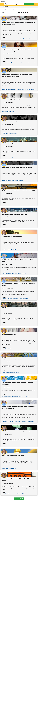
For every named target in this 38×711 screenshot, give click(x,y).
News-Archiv (7, 9)
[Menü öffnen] (36, 1)
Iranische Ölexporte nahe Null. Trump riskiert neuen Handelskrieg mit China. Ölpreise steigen (18, 38)
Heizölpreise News (5, 6)
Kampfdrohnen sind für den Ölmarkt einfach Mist (10, 225)
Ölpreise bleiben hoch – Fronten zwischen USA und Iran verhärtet (13, 203)
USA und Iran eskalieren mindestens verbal (9, 133)
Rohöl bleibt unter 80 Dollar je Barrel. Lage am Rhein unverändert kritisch (15, 298)
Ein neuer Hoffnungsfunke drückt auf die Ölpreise (10, 372)
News (2, 9)
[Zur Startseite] (3, 1)
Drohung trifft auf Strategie (6, 348)
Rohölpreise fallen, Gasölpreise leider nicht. (9, 468)
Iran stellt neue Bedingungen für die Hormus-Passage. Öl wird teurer (14, 273)
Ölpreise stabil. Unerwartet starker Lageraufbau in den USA (12, 180)
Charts (13, 9)
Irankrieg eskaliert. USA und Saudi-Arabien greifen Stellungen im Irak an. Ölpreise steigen (18, 421)
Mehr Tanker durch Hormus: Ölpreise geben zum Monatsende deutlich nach (15, 396)
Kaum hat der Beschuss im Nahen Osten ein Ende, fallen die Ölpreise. (14, 493)
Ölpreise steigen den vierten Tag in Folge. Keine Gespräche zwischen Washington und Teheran (18, 89)
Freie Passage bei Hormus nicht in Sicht (9, 249)
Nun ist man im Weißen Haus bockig (8, 111)
